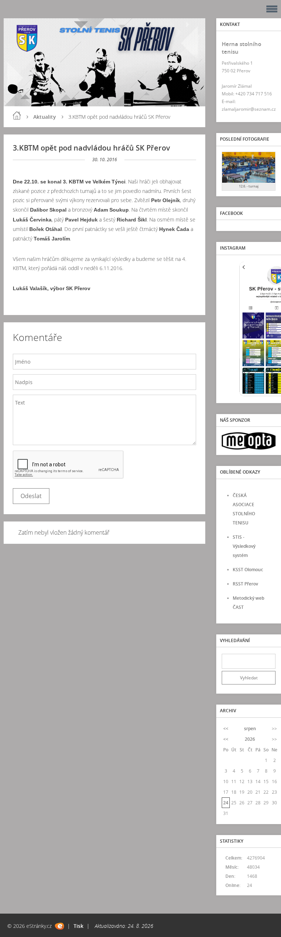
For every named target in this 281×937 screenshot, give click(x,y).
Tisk (78, 925)
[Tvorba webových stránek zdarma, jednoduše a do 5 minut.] (59, 926)
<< (225, 728)
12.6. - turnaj (249, 186)
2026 (250, 739)
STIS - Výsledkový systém (244, 546)
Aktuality (44, 116)
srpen (250, 728)
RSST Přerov (245, 584)
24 (225, 803)
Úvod (17, 115)
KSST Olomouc (248, 569)
